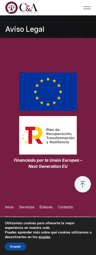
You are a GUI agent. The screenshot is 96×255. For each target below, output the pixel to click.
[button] (87, 8)
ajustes (44, 237)
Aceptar (15, 246)
